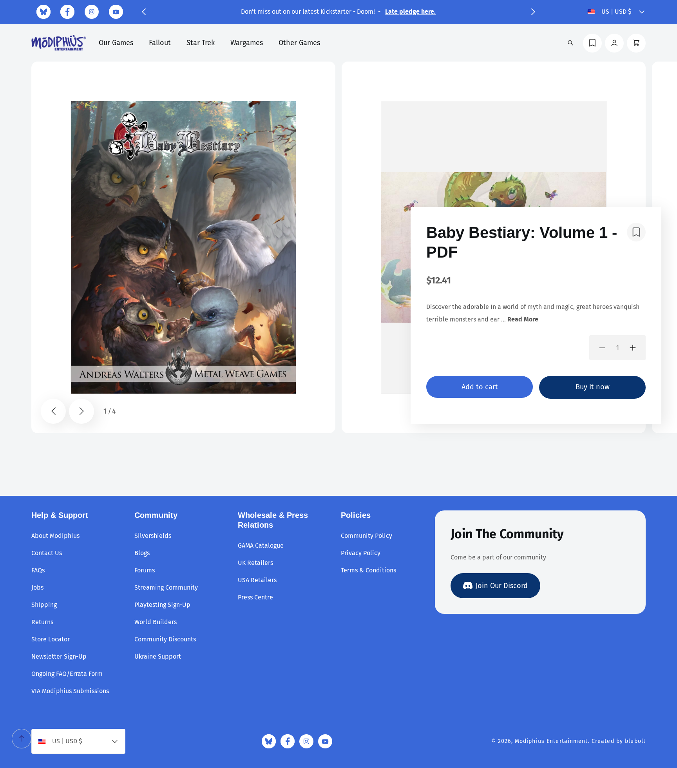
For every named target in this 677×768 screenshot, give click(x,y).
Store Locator (50, 639)
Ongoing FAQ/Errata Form (67, 673)
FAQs (38, 570)
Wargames (246, 42)
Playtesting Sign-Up (162, 604)
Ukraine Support (157, 656)
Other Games (299, 42)
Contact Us (46, 553)
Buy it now (593, 387)
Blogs (142, 553)
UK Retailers (255, 562)
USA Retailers (257, 580)
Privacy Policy (360, 553)
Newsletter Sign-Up (59, 656)
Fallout (160, 42)
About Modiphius (55, 535)
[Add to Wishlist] (636, 232)
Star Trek (200, 42)
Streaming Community (166, 587)
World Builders (155, 622)
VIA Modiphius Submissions (70, 691)
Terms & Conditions (368, 570)
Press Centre (255, 597)
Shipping (44, 604)
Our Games (116, 42)
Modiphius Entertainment (551, 741)
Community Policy (366, 535)
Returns (42, 622)
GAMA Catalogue (261, 545)
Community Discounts (165, 639)
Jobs (37, 587)
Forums (144, 570)
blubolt (635, 741)
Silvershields (152, 535)
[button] (143, 11)
